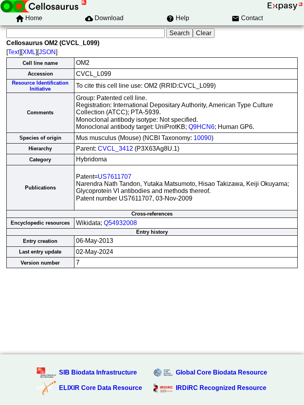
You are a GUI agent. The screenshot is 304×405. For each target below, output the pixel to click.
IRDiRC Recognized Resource (221, 387)
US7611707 (114, 176)
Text (13, 52)
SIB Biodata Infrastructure (98, 372)
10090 (202, 137)
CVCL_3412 (115, 148)
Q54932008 (120, 223)
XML (29, 52)
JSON (47, 52)
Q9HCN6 (201, 126)
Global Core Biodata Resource (221, 372)
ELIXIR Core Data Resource (100, 387)
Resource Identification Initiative (40, 86)
